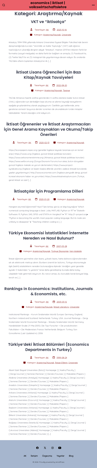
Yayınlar (60, 455)
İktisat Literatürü (61, 307)
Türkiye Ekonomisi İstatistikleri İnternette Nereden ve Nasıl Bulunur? (48, 235)
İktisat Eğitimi (61, 362)
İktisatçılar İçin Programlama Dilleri (48, 191)
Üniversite (66, 34)
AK (47, 29)
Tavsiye (66, 90)
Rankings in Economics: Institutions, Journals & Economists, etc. (48, 291)
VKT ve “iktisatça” (48, 21)
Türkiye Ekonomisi (59, 251)
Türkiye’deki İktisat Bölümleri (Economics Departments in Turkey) (48, 347)
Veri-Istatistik (75, 251)
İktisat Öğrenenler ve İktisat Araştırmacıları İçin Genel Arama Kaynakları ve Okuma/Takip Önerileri (48, 129)
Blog (71, 455)
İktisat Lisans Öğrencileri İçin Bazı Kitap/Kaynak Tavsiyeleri (48, 74)
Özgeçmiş (47, 455)
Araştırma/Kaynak (52, 34)
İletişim (34, 455)
